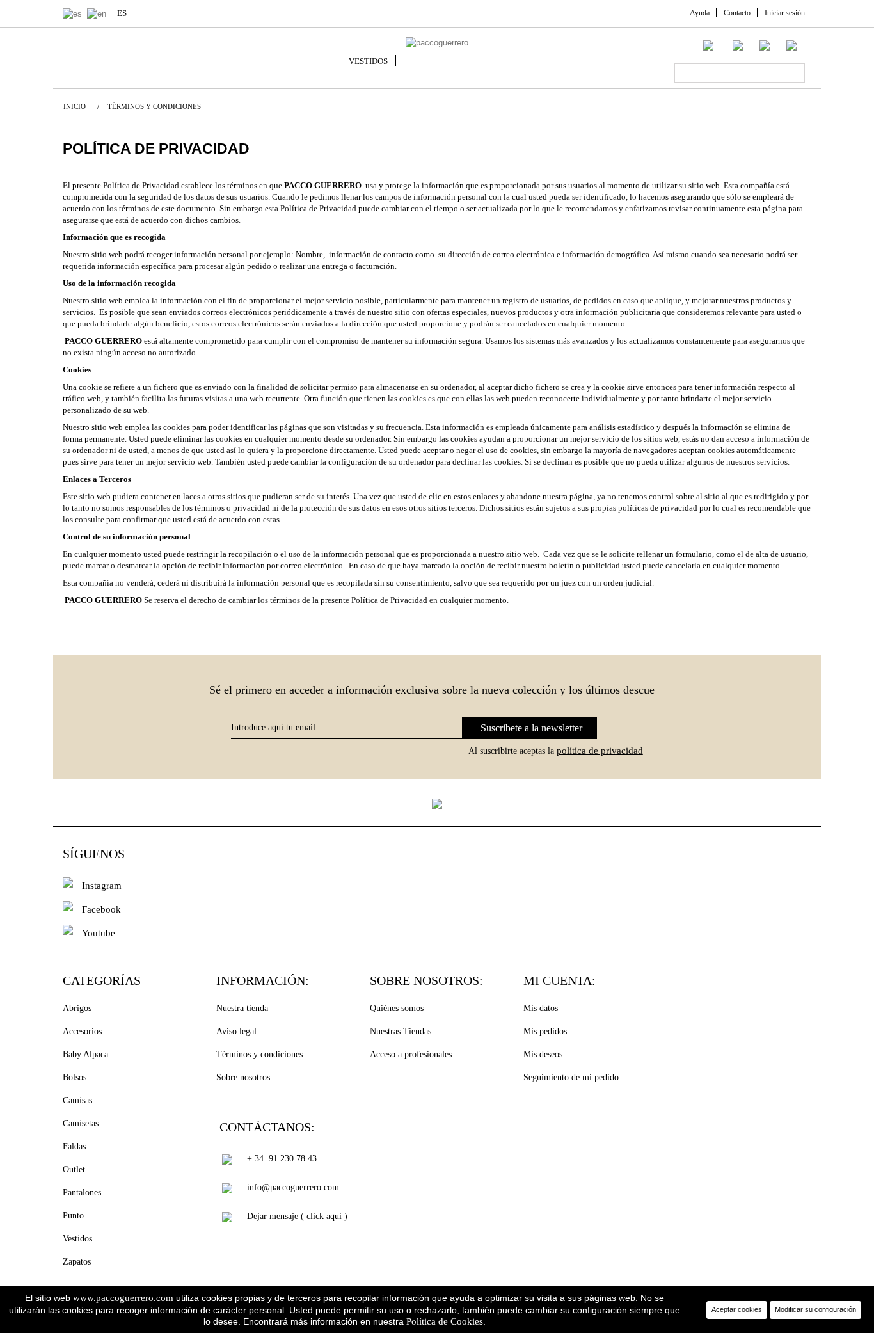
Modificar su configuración (815, 1309)
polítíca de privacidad (600, 751)
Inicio (74, 106)
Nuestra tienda (242, 1008)
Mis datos (540, 1008)
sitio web (107, 427)
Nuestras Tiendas (400, 1031)
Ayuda (700, 12)
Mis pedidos (545, 1031)
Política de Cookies (444, 1321)
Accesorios (82, 1031)
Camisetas (81, 1123)
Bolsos (74, 1077)
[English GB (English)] (99, 13)
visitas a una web (235, 398)
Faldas (74, 1146)
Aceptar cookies (736, 1309)
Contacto (737, 12)
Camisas (77, 1100)
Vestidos (368, 61)
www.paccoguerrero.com (123, 1298)
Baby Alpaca (85, 1054)
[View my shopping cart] (791, 44)
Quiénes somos (397, 1008)
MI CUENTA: (559, 980)
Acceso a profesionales (411, 1054)
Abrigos (77, 1008)
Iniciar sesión (785, 12)
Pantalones (82, 1192)
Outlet (74, 1169)
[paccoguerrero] (437, 43)
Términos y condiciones (259, 1054)
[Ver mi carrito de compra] (805, 47)
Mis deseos (542, 1054)
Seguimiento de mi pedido (571, 1077)
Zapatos (77, 1261)
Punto (73, 1215)
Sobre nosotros (243, 1077)
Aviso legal (236, 1031)
